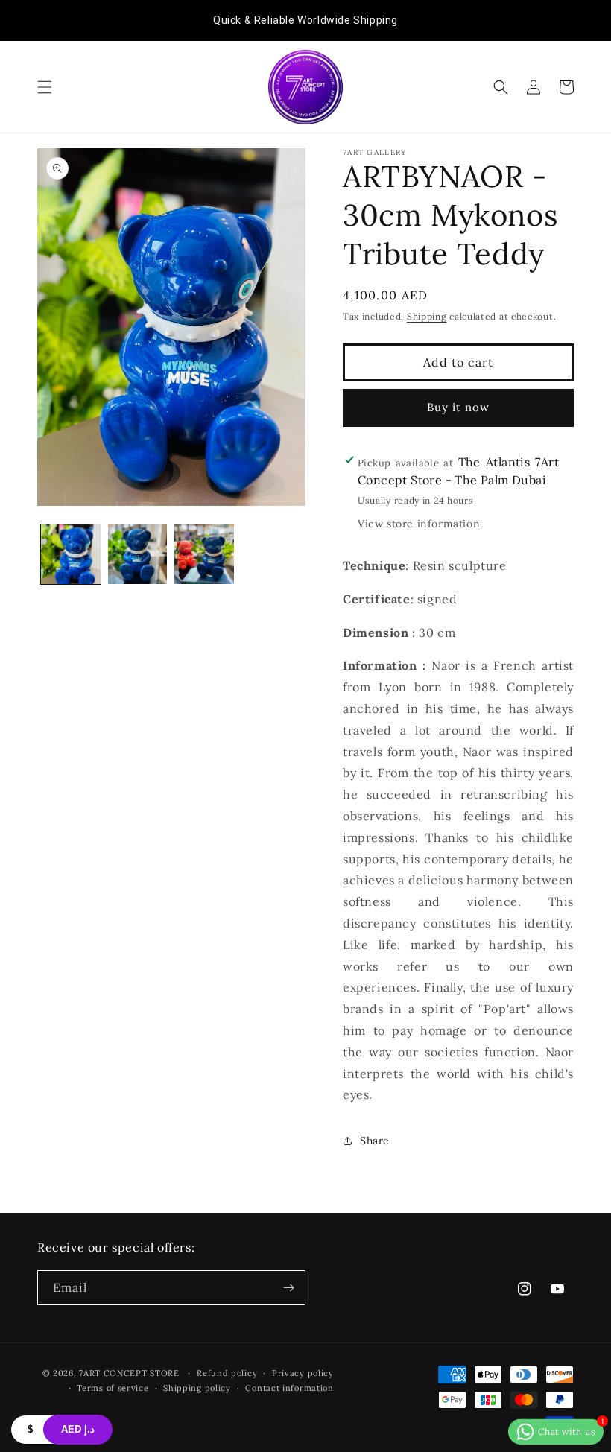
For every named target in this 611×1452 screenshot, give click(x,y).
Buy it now (458, 407)
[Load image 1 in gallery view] (71, 554)
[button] (44, 87)
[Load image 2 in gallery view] (138, 554)
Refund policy (227, 1373)
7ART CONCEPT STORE (130, 1373)
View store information (419, 523)
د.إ (78, 1429)
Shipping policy (197, 1388)
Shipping (427, 316)
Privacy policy (303, 1373)
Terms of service (112, 1388)
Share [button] (375, 1140)
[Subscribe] (288, 1287)
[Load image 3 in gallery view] (204, 554)
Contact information (289, 1388)
